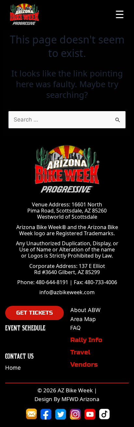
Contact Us (19, 356)
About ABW (85, 310)
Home (13, 367)
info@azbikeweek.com (67, 292)
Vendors (84, 365)
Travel (80, 352)
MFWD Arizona (80, 399)
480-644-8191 (52, 282)
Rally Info (86, 340)
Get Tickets (34, 312)
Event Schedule (25, 328)
